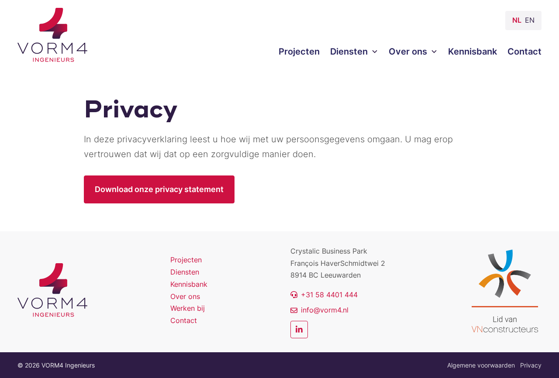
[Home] (52, 290)
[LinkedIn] (299, 329)
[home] (52, 35)
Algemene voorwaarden (481, 365)
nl (516, 20)
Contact (183, 320)
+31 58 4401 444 (329, 294)
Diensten (184, 272)
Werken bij (187, 308)
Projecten (186, 259)
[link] (324, 295)
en (530, 20)
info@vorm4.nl (325, 310)
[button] (349, 51)
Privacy (531, 365)
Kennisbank (188, 284)
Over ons (185, 296)
